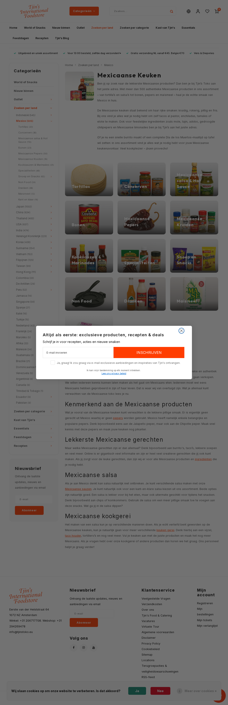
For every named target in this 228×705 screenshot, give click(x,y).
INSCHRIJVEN (149, 352)
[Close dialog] (181, 330)
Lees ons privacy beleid (114, 373)
